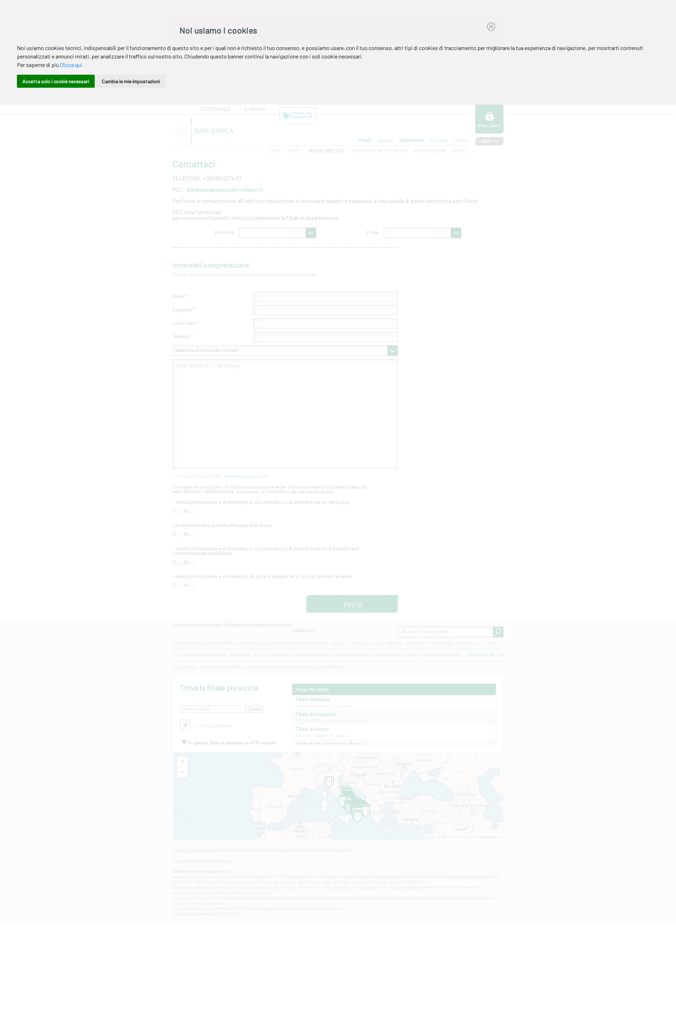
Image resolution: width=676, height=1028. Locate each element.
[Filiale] (365, 812)
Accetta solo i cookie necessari (56, 81)
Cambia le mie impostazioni (131, 81)
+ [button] (182, 761)
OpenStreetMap (463, 837)
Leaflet (433, 837)
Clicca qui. (71, 64)
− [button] (182, 772)
